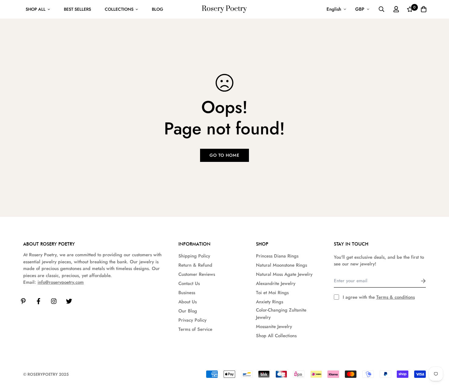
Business (186, 292)
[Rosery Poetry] (224, 9)
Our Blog (187, 311)
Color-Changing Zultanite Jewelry (281, 314)
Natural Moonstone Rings (281, 265)
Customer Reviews (196, 274)
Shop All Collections (276, 335)
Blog (157, 9)
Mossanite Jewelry (274, 326)
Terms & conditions (395, 297)
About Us (187, 301)
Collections (119, 9)
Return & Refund (195, 265)
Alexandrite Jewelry (275, 283)
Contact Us (189, 283)
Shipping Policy (194, 256)
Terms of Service (195, 329)
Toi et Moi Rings (272, 292)
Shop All (36, 9)
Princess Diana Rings (277, 256)
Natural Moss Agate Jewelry (284, 274)
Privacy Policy (192, 320)
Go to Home (224, 155)
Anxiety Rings (269, 301)
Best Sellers (77, 9)
